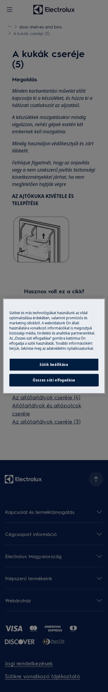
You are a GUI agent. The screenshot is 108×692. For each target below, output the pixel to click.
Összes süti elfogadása (54, 380)
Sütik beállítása (54, 364)
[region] (54, 346)
